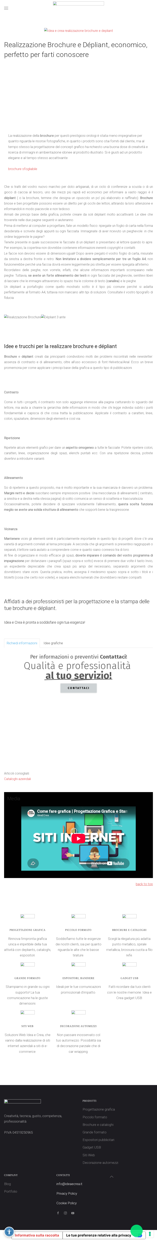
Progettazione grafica (99, 1109)
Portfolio (10, 1191)
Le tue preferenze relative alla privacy (98, 1235)
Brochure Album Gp (82, 118)
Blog (7, 1184)
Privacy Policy (66, 1193)
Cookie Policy (66, 1203)
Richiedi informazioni (22, 643)
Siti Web (89, 1155)
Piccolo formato (95, 1117)
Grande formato (95, 1132)
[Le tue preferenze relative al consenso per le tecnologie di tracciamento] (150, 1234)
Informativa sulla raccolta (37, 1235)
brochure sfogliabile (22, 169)
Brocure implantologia (68, 119)
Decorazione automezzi (100, 1163)
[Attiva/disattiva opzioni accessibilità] (9, 1232)
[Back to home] (78, 8)
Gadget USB (92, 1147)
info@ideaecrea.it (69, 1184)
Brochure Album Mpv (75, 119)
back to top (144, 884)
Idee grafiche (53, 643)
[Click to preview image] (78, 30)
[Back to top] (111, 1177)
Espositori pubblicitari (98, 1140)
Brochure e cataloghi (98, 1125)
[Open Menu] (6, 8)
